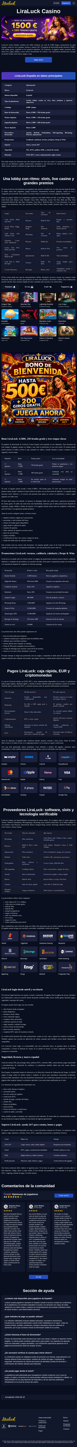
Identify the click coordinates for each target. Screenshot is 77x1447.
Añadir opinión (64, 1195)
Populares (8, 287)
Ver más (38, 1277)
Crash (46, 287)
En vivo (27, 287)
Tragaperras (65, 287)
